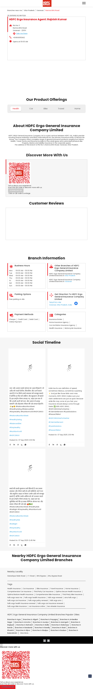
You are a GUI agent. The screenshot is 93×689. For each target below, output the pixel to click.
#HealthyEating (16, 419)
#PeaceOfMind (54, 430)
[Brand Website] (48, 640)
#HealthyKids (15, 520)
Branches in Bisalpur (40, 630)
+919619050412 (19, 37)
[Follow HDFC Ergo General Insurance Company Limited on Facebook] (44, 640)
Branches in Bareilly (42, 627)
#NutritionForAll (16, 431)
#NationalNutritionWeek (19, 415)
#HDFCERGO (15, 435)
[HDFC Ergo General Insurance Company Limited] (47, 3)
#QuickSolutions (55, 426)
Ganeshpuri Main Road (16, 576)
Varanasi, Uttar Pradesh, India (60, 305)
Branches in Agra (14, 619)
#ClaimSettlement (56, 422)
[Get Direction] (76, 304)
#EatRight (13, 524)
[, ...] (26, 467)
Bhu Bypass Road (55, 576)
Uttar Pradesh (29, 10)
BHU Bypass (41, 576)
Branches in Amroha (23, 622)
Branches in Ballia (42, 625)
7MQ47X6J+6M (55, 302)
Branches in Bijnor (23, 630)
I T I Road (30, 576)
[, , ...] (26, 367)
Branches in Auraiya (41, 622)
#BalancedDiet (15, 423)
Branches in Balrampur (60, 625)
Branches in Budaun (58, 630)
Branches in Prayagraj (49, 619)
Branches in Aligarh (30, 619)
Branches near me (14, 10)
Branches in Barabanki (23, 627)
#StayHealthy (15, 427)
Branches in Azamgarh (60, 622)
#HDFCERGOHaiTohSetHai (59, 418)
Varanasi (40, 10)
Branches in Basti (59, 627)
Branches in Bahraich (24, 625)
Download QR (16, 190)
